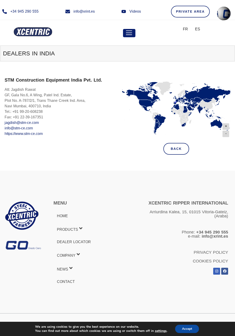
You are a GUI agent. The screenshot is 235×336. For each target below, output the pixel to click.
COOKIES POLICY (210, 261)
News (62, 269)
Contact (66, 282)
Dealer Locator (74, 242)
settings (161, 331)
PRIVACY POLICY (211, 252)
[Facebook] (224, 271)
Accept (187, 329)
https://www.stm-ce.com (24, 134)
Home (62, 216)
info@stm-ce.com (19, 128)
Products (67, 229)
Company (66, 256)
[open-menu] (129, 33)
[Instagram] (216, 271)
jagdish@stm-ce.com (22, 123)
